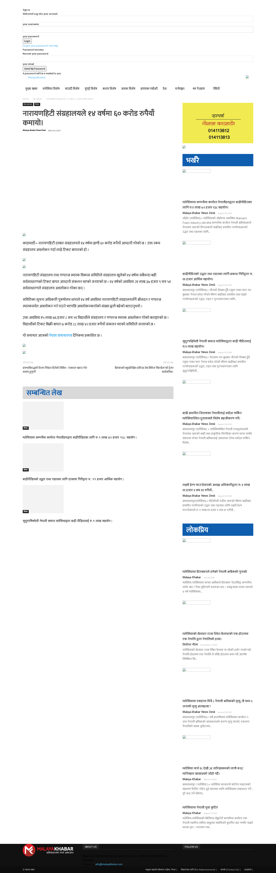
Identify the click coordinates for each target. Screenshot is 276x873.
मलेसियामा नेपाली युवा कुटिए (200, 807)
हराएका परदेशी (149, 88)
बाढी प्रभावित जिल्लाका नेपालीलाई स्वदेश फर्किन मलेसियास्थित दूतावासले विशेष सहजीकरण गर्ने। (212, 415)
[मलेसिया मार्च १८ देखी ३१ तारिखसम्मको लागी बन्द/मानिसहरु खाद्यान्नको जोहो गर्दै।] (217, 749)
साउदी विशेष (72, 88)
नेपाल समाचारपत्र (60, 335)
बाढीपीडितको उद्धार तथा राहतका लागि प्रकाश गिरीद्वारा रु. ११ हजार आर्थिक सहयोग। (73, 479)
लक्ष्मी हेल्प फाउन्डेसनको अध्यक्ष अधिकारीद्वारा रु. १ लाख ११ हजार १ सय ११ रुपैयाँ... (216, 487)
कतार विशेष (109, 88)
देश (165, 88)
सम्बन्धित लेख (44, 393)
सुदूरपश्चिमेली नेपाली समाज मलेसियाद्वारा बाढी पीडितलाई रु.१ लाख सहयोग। (68, 521)
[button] (248, 85)
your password (31, 36)
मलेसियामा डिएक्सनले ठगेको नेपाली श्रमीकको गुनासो (214, 572)
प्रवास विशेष (128, 88)
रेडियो (216, 88)
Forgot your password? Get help (40, 46)
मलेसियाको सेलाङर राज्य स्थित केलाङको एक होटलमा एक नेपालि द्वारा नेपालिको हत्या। (215, 636)
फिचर (37, 104)
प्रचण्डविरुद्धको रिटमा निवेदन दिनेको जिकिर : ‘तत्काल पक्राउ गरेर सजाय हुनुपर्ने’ (55, 370)
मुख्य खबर (31, 88)
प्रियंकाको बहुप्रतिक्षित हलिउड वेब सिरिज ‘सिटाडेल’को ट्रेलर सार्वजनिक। (144, 370)
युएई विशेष (91, 88)
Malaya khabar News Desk (34, 130)
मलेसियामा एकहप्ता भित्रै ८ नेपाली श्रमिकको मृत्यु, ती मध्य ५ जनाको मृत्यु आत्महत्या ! (217, 703)
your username (31, 24)
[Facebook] (183, 856)
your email (28, 64)
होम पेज (26, 99)
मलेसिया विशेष (51, 88)
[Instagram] (186, 856)
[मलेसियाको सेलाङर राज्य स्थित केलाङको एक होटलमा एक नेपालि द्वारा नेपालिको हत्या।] (217, 615)
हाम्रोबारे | (248, 869)
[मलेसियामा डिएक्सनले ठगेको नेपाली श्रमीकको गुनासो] (217, 553)
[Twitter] (189, 856)
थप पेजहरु (199, 88)
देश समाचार (37, 99)
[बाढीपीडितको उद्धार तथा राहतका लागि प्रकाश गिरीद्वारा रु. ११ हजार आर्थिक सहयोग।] (98, 457)
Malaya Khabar (191, 577)
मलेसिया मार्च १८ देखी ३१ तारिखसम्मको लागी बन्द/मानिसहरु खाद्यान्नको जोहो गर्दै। (212, 771)
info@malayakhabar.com (108, 864)
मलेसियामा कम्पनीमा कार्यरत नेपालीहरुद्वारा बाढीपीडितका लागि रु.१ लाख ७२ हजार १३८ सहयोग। (80, 437)
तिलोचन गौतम (190, 644)
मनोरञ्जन (179, 88)
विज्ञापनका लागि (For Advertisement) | (199, 869)
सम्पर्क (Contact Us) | (231, 869)
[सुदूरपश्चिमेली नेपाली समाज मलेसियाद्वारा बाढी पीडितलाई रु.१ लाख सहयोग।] (98, 499)
